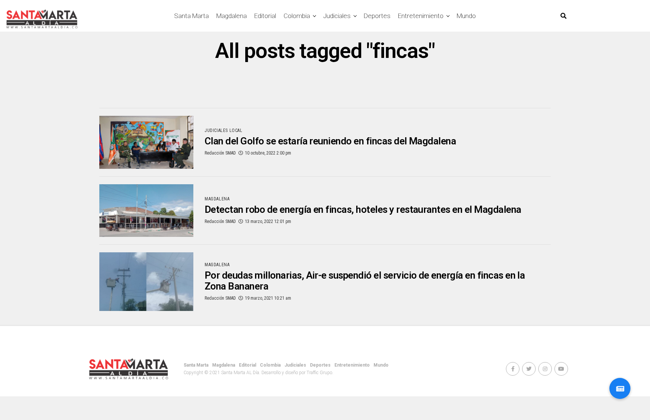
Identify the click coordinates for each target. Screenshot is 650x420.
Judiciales (337, 16)
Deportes (377, 16)
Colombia (297, 16)
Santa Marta (191, 16)
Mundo (466, 16)
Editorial (265, 16)
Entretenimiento (420, 16)
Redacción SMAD (220, 153)
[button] (619, 388)
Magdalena (231, 16)
